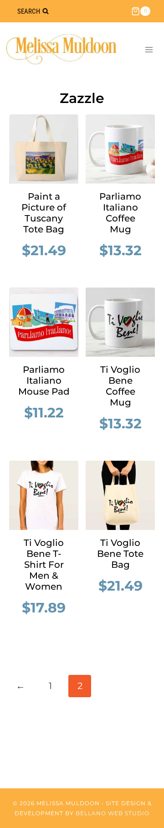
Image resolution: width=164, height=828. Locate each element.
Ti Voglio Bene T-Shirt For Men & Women (44, 564)
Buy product (48, 268)
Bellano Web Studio (112, 813)
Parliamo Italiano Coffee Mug (120, 213)
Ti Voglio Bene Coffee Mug (120, 386)
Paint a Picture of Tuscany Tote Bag (43, 213)
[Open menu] (148, 49)
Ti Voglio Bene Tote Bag (120, 553)
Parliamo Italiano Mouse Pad (44, 380)
